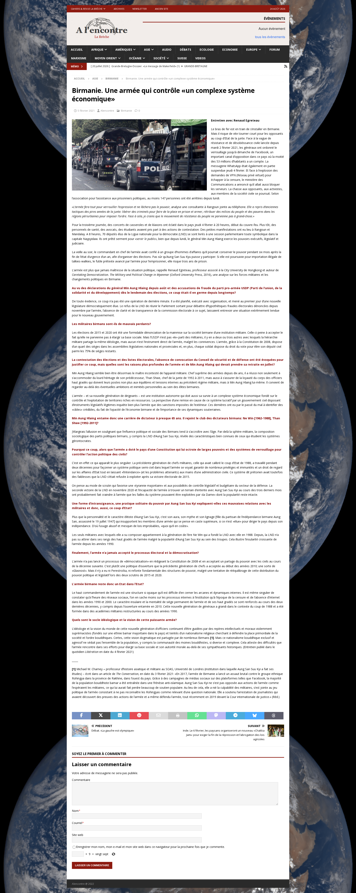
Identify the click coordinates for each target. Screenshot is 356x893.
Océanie (135, 58)
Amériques (123, 49)
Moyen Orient (106, 58)
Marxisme (78, 58)
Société (159, 58)
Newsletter (139, 8)
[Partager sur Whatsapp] (196, 715)
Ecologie (207, 49)
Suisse (182, 58)
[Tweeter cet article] (100, 715)
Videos (200, 58)
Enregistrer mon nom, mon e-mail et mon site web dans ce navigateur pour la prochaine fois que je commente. (150, 847)
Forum (274, 49)
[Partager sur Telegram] (235, 715)
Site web (77, 835)
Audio (166, 49)
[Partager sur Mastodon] (216, 715)
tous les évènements (270, 36)
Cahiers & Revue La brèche (86, 8)
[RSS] (285, 66)
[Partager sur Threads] (273, 715)
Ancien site (161, 8)
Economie (230, 49)
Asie (147, 49)
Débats (185, 49)
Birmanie (126, 110)
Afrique (97, 49)
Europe (252, 49)
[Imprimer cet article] (177, 715)
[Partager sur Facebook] (81, 715)
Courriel (77, 823)
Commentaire (81, 780)
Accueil (77, 49)
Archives (119, 8)
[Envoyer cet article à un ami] (158, 715)
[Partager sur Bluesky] (254, 715)
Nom (75, 811)
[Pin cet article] (139, 715)
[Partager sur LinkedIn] (120, 715)
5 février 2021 (86, 110)
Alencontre (107, 110)
